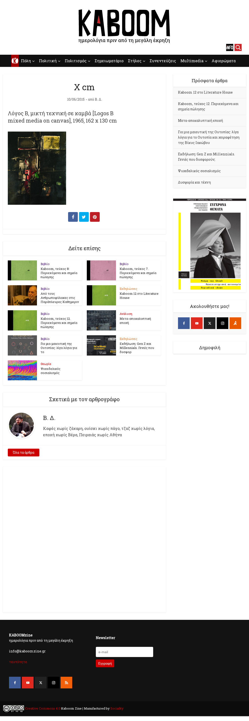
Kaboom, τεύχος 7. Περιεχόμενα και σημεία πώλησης (138, 273)
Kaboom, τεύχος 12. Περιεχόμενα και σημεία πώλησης (59, 322)
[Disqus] (84, 539)
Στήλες (135, 60)
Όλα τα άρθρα (23, 452)
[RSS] (66, 682)
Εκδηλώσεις (128, 289)
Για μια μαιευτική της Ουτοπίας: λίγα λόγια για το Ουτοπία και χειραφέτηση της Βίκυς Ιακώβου (209, 137)
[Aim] (235, 323)
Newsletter (105, 637)
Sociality (117, 708)
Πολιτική (48, 60)
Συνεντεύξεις (163, 60)
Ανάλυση (126, 314)
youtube (19, 47)
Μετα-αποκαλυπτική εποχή (135, 320)
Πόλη (26, 60)
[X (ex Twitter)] (209, 323)
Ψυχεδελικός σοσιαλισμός (51, 370)
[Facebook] (184, 323)
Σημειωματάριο (109, 60)
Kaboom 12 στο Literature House (139, 295)
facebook (11, 47)
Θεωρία (46, 364)
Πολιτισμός (76, 60)
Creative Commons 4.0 (42, 708)
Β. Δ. (98, 99)
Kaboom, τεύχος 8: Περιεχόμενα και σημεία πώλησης (59, 273)
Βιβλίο (45, 264)
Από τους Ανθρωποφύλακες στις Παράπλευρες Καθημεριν (60, 297)
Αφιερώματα (224, 60)
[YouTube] (197, 323)
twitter (28, 47)
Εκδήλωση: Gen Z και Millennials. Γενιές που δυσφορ (137, 347)
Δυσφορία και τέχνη (194, 182)
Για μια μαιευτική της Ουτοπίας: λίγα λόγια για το (59, 347)
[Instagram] (222, 323)
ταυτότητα (18, 661)
